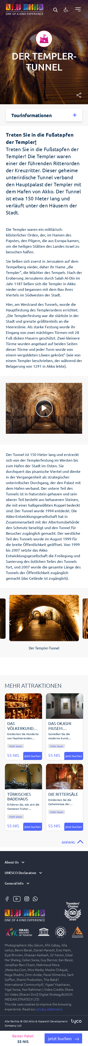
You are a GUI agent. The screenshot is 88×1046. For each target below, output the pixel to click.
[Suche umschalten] (55, 9)
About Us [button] (12, 862)
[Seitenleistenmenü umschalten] (76, 9)
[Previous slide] (9, 622)
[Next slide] (78, 622)
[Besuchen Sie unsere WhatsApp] (35, 898)
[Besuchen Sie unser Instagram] (27, 898)
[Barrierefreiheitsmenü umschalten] (66, 9)
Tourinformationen (31, 115)
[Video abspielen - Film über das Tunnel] (44, 408)
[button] (63, 1038)
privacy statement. (49, 1009)
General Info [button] (14, 883)
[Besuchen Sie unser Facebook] (7, 898)
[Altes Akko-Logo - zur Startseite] (24, 8)
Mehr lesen (15, 746)
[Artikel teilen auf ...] (79, 95)
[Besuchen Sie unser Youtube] (17, 898)
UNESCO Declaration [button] (20, 873)
